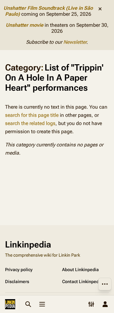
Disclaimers (17, 281)
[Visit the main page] (10, 304)
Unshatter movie (24, 25)
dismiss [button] (100, 9)
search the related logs (30, 123)
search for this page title (32, 115)
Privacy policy (19, 269)
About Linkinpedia (80, 269)
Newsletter (74, 42)
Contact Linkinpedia (82, 281)
